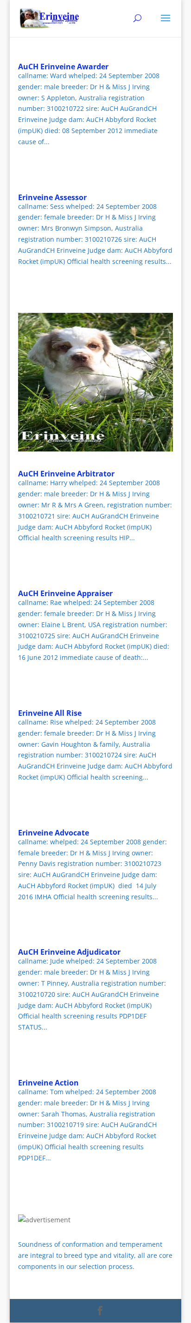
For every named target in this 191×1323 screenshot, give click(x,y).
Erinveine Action (48, 1083)
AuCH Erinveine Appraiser (65, 593)
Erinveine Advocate (53, 833)
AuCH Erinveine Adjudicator (69, 952)
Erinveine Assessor (52, 197)
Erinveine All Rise (50, 713)
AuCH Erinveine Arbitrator (66, 474)
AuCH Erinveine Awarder (63, 66)
